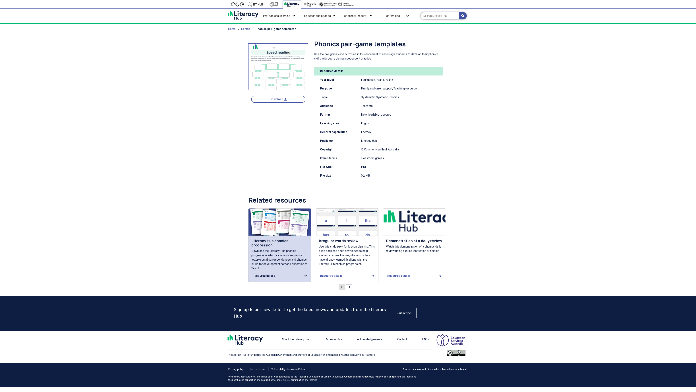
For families (392, 16)
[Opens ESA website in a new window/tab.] (447, 342)
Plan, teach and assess (316, 16)
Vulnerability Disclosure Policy (288, 369)
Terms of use (257, 369)
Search (245, 29)
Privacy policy (236, 369)
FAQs (425, 339)
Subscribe (404, 313)
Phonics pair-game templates (276, 29)
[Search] (463, 15)
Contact (402, 339)
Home (232, 29)
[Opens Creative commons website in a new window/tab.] (456, 355)
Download (277, 99)
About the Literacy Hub (296, 339)
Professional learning (276, 16)
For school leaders (354, 16)
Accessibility (334, 339)
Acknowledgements (369, 339)
